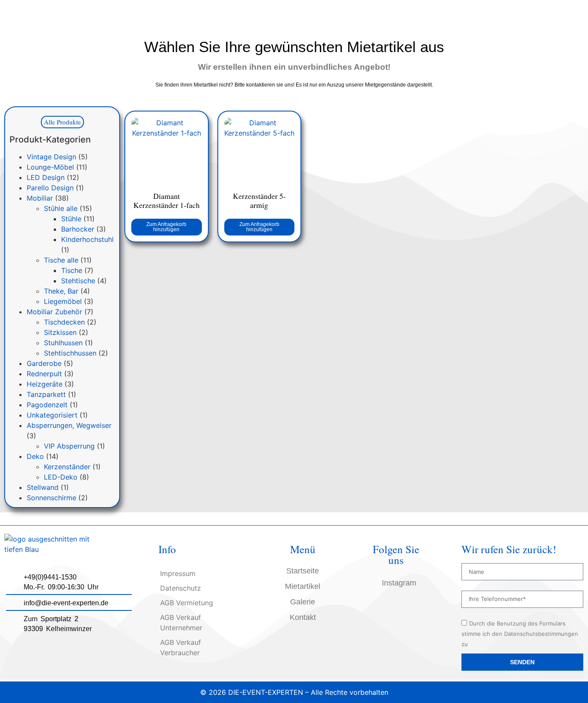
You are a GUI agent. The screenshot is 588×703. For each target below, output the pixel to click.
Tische (71, 270)
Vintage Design (51, 156)
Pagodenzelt (47, 404)
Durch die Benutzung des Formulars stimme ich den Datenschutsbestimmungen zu (519, 633)
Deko (35, 456)
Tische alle (61, 260)
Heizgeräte (44, 384)
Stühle (71, 218)
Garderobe (44, 363)
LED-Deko (60, 477)
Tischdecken (64, 322)
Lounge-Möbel (50, 167)
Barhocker (77, 229)
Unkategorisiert (52, 415)
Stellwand (43, 487)
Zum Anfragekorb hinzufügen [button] (166, 226)
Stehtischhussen (70, 353)
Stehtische (78, 280)
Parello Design (50, 187)
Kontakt (303, 617)
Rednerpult (44, 373)
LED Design (46, 177)
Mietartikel (302, 586)
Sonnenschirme (51, 497)
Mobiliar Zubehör (54, 311)
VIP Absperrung (69, 446)
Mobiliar (40, 198)
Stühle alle (60, 208)
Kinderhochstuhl (87, 239)
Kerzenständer (67, 466)
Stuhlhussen (63, 342)
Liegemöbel (63, 301)
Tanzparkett (46, 394)
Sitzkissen (60, 332)
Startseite (302, 571)
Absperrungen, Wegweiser (69, 425)
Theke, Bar (61, 291)
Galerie (302, 602)
